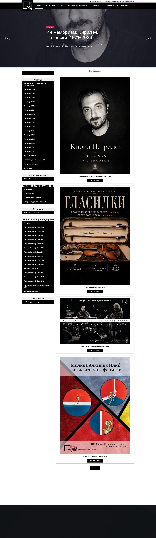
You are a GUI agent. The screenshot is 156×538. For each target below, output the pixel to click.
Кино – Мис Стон (30, 179)
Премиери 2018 (29, 122)
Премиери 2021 (29, 110)
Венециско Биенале (31, 291)
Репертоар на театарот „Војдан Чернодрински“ (35, 84)
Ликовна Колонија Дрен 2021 (34, 244)
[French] (128, 1)
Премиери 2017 (29, 127)
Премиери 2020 (29, 114)
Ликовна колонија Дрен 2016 (34, 260)
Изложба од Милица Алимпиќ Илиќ (95, 456)
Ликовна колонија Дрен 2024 (34, 231)
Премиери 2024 (29, 98)
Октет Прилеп (29, 193)
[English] (126, 1)
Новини (50, 27)
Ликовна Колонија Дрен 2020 (34, 248)
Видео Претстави (30, 156)
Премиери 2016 (29, 131)
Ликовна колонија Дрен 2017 (34, 256)
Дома (39, 5)
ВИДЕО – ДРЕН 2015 (31, 268)
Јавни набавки (97, 5)
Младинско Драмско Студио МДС (36, 202)
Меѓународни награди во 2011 (34, 160)
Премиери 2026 (29, 89)
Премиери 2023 (29, 102)
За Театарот (28, 168)
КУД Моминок (29, 189)
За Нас (61, 5)
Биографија (50, 5)
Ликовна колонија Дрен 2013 (34, 277)
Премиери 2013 (29, 143)
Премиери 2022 (29, 106)
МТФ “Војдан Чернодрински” (34, 302)
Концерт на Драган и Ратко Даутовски (95, 346)
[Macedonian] (131, 1)
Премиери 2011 (29, 151)
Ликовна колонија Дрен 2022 (34, 239)
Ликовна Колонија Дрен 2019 (34, 252)
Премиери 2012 (29, 147)
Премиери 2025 (29, 93)
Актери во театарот (31, 164)
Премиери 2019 (29, 118)
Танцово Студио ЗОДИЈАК (33, 198)
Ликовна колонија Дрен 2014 (34, 273)
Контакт (124, 5)
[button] (132, 5)
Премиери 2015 (29, 135)
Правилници (112, 5)
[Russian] (133, 1)
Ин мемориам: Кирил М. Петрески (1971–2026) (72, 35)
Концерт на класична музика (95, 287)
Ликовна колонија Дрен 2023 (34, 235)
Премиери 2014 (29, 139)
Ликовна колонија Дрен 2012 (34, 281)
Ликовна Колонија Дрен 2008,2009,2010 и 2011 (37, 286)
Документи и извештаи (77, 5)
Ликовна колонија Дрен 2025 (34, 227)
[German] (130, 1)
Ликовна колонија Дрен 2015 (34, 264)
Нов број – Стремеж (31, 212)
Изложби (27, 223)
